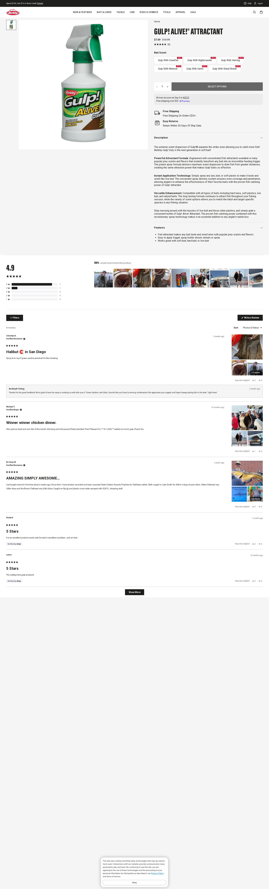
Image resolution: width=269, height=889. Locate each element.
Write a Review (253, 318)
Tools (166, 12)
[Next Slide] (260, 278)
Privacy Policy (157, 873)
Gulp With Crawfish (169, 59)
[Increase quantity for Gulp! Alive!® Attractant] (167, 86)
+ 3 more (256, 443)
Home (157, 21)
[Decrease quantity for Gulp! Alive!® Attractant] (156, 86)
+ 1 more (256, 373)
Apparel (180, 12)
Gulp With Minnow (169, 68)
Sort (236, 327)
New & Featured (82, 12)
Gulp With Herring (232, 59)
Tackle (121, 12)
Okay (134, 882)
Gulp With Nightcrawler (201, 59)
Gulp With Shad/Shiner (226, 68)
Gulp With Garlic (196, 68)
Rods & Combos (149, 12)
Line (132, 12)
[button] (162, 44)
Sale (193, 12)
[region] (178, 278)
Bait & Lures (104, 12)
